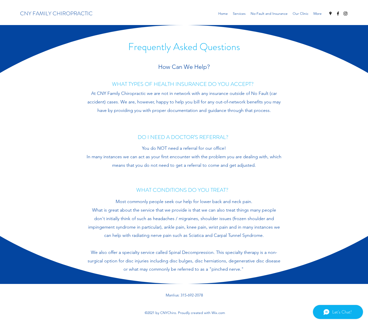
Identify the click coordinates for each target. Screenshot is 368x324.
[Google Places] (330, 13)
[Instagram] (345, 13)
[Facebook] (337, 13)
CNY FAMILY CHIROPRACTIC (56, 13)
